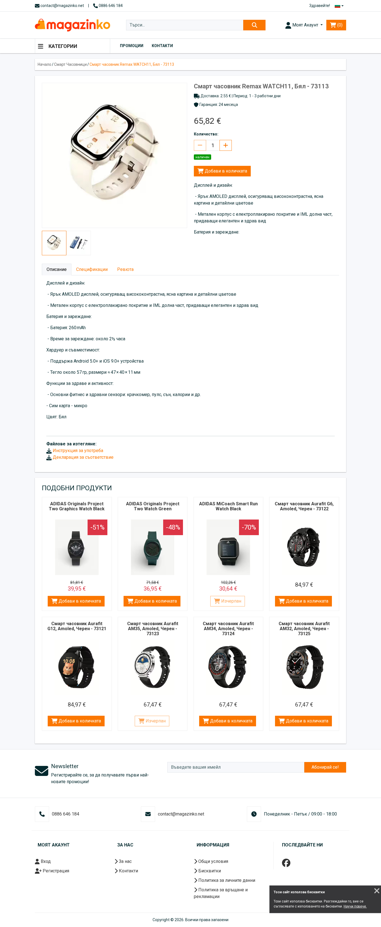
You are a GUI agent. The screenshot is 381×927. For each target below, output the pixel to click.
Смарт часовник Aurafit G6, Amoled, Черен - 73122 (304, 506)
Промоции (131, 45)
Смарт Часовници (70, 64)
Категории (62, 46)
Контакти (162, 45)
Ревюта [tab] (125, 269)
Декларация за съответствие (83, 457)
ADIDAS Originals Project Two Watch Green (152, 506)
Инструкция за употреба (77, 450)
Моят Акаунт (305, 25)
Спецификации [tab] (92, 269)
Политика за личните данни (226, 880)
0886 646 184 (110, 5)
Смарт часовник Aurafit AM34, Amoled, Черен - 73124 (228, 628)
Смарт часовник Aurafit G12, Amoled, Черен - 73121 (76, 626)
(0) (339, 25)
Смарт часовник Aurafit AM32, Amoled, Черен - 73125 (304, 628)
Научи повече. (355, 906)
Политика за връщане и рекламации (221, 893)
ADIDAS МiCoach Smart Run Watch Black (228, 506)
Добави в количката (225, 171)
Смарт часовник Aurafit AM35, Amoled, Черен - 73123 (152, 628)
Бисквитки (209, 870)
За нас (125, 861)
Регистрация (55, 870)
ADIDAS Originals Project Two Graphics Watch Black (77, 506)
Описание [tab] (57, 269)
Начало (44, 64)
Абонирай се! (325, 767)
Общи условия (212, 861)
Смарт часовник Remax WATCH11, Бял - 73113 (132, 64)
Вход (45, 861)
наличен (202, 157)
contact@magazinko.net (62, 5)
